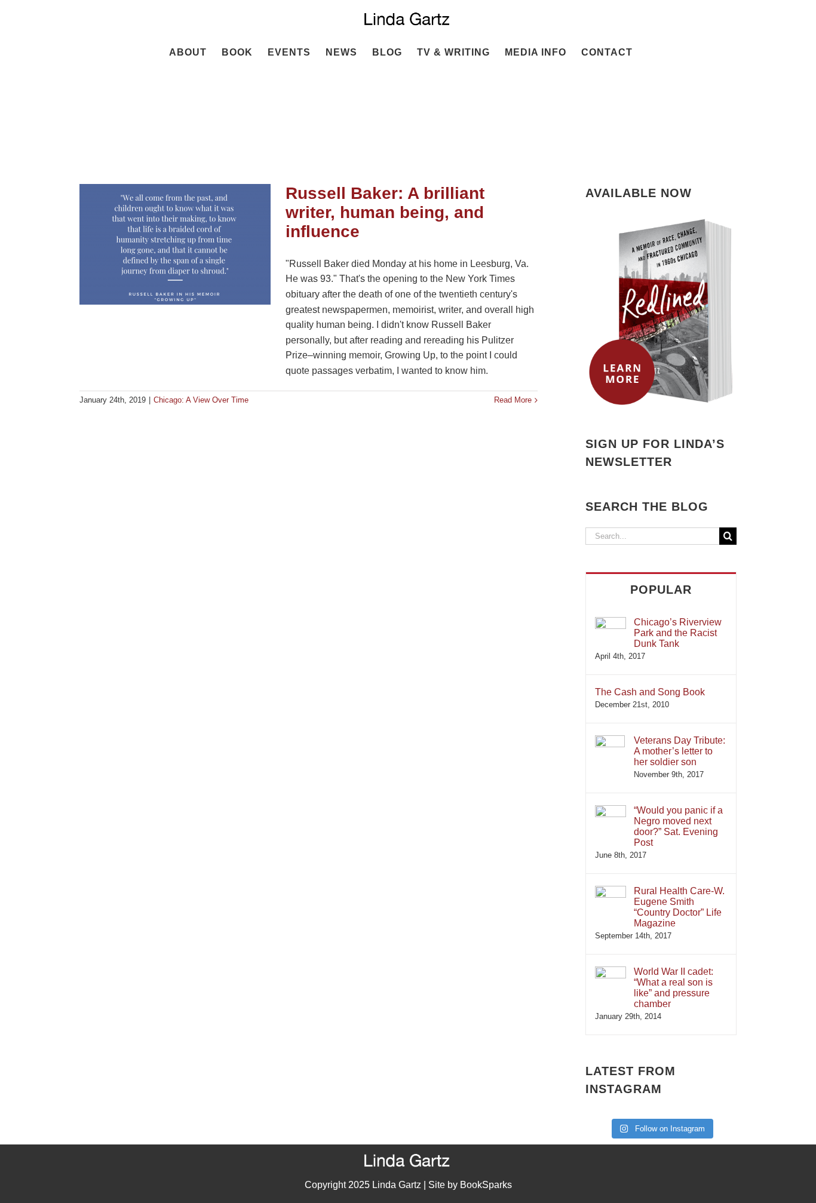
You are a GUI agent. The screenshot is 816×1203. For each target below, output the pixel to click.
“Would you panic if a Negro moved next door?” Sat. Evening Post (678, 826)
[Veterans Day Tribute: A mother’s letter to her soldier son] (610, 741)
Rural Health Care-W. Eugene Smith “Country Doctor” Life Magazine (679, 907)
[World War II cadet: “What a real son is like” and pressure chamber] (610, 972)
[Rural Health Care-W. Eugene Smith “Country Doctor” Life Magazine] (610, 891)
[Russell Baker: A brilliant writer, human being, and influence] (175, 244)
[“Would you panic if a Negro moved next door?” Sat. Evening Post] (610, 811)
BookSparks (486, 1185)
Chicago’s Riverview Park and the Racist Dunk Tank (678, 633)
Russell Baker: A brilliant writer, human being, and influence (385, 212)
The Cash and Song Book (650, 692)
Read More (513, 399)
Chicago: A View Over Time (201, 399)
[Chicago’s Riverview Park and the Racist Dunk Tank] (610, 623)
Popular (661, 589)
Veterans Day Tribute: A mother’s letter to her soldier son (679, 751)
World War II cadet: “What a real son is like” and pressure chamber (673, 987)
